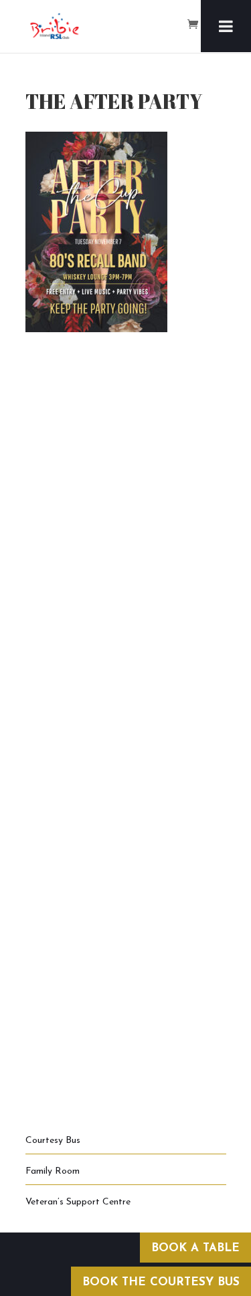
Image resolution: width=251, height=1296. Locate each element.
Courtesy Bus (52, 1141)
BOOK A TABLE (195, 1248)
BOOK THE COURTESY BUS (161, 1282)
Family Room (52, 1171)
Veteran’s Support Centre (78, 1202)
